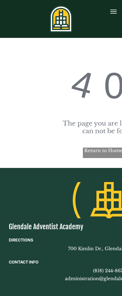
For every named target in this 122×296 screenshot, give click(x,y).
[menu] (113, 11)
